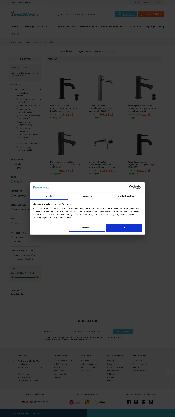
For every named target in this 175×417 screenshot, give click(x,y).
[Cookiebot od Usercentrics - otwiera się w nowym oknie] (131, 187)
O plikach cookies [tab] (126, 196)
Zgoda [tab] (49, 196)
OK (124, 228)
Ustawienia (86, 228)
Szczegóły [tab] (87, 196)
